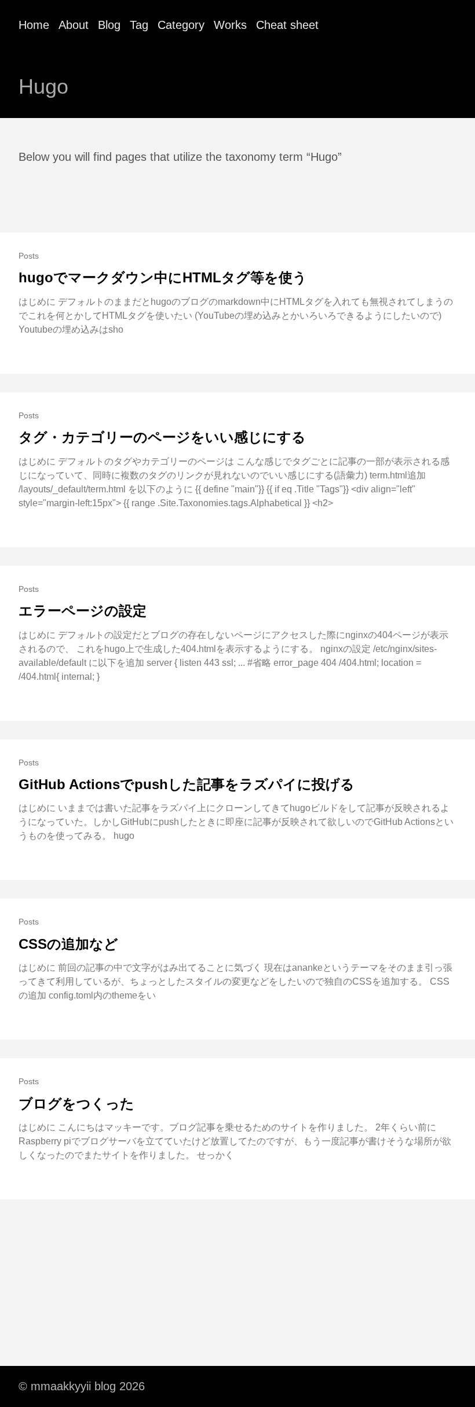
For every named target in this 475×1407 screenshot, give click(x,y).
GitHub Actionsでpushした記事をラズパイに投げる (187, 784)
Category (181, 25)
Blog (109, 25)
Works (230, 25)
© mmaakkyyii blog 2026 (82, 1386)
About (74, 25)
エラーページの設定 (83, 610)
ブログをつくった (76, 1103)
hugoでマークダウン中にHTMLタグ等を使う (163, 277)
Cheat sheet (287, 25)
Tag (139, 25)
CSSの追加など (68, 944)
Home (34, 25)
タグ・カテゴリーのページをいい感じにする (162, 437)
